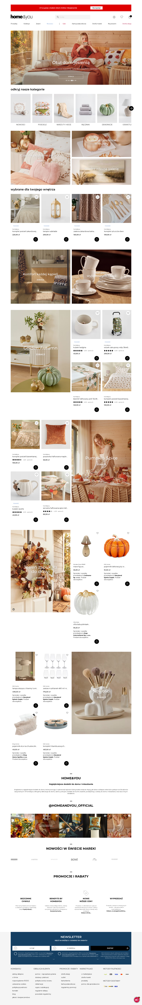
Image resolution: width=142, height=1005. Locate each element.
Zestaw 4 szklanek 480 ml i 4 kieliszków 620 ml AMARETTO (55, 688)
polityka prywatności (19, 987)
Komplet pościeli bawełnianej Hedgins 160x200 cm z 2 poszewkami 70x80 (116, 399)
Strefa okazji (126, 24)
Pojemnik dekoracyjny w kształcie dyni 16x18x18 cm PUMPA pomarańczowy (114, 567)
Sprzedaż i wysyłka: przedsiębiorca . (82, 575)
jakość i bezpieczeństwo (21, 997)
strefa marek (86, 977)
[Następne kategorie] (131, 108)
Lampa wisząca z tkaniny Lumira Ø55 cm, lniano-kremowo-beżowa (25, 688)
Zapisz (110, 948)
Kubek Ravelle (18, 509)
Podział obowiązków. (80, 637)
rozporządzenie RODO (20, 981)
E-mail (32, 948)
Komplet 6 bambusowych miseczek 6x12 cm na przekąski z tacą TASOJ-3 (56, 746)
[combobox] (72, 17)
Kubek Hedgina (79, 347)
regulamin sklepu (41, 991)
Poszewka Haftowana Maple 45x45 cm (54, 457)
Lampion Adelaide (50, 231)
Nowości (50, 24)
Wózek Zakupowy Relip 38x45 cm (116, 347)
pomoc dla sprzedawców (90, 984)
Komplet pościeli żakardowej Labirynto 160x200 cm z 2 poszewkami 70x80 (24, 231)
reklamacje (39, 984)
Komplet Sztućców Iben (114, 231)
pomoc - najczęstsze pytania (45, 974)
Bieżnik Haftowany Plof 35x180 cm (85, 399)
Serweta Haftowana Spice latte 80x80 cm (55, 508)
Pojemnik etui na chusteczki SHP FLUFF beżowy (24, 746)
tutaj (123, 958)
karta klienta (65, 981)
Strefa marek (97, 24)
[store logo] (21, 17)
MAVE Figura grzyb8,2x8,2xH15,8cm (82, 567)
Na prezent (112, 24)
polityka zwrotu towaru (43, 981)
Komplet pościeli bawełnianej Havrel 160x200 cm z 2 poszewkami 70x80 (24, 457)
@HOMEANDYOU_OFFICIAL (71, 805)
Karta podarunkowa (79, 24)
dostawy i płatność (42, 977)
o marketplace (86, 974)
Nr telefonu (71, 948)
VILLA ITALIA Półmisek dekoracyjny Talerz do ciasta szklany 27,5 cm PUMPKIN (84, 624)
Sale (64, 24)
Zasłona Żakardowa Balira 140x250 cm (83, 231)
